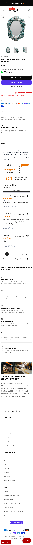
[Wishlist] (25, 10)
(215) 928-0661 (23, 92)
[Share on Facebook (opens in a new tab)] (9, 207)
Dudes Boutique (13, 536)
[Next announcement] (30, 3)
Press (5, 457)
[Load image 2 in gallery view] (16, 50)
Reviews (6, 472)
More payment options (16, 86)
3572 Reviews (11, 172)
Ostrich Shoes (8, 441)
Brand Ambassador (9, 480)
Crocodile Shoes (8, 434)
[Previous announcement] (3, 3)
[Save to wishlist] (29, 17)
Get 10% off (6, 542)
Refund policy (14, 538)
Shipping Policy (8, 499)
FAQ (5, 464)
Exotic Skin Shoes (9, 426)
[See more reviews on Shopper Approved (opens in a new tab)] (15, 207)
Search (6, 515)
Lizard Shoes (7, 438)
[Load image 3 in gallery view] (25, 50)
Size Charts (7, 476)
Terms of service (13, 541)
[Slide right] (31, 51)
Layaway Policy (8, 507)
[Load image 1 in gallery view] (8, 50)
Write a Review (16, 190)
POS (18, 536)
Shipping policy (22, 541)
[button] (3, 10)
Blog (5, 461)
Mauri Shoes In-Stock (10, 446)
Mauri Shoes (7, 422)
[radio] (23, 165)
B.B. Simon (4, 56)
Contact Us (7, 491)
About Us (6, 468)
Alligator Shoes (8, 430)
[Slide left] (2, 51)
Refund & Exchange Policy (11, 495)
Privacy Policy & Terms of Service (14, 511)
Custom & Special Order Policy (13, 503)
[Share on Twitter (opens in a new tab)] (12, 207)
